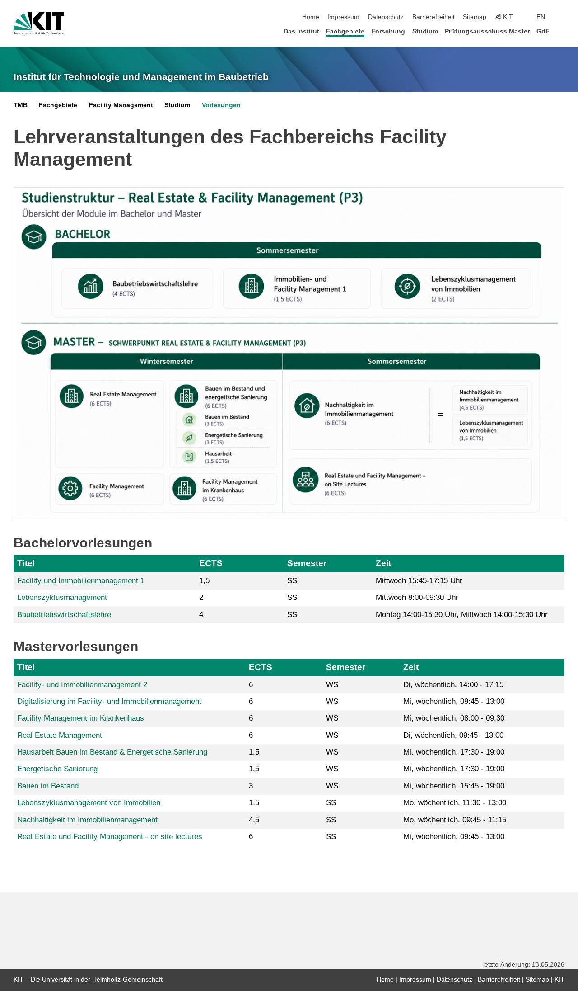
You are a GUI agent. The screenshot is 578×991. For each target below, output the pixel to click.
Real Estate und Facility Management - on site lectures (109, 836)
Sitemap (474, 17)
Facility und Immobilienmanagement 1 (80, 580)
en (540, 17)
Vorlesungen (221, 105)
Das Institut (301, 31)
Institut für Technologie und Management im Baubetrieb (141, 76)
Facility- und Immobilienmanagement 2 (82, 684)
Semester (306, 563)
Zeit (383, 563)
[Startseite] (561, 31)
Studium (425, 31)
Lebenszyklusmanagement (62, 597)
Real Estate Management (59, 735)
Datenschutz (386, 17)
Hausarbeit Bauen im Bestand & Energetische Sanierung (112, 752)
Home (310, 17)
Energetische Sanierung (57, 768)
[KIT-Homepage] (39, 23)
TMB (21, 105)
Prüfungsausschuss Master (487, 31)
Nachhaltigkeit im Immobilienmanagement (87, 820)
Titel (26, 563)
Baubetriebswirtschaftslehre (64, 614)
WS (332, 684)
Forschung (388, 31)
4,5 (254, 820)
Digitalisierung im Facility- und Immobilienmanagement (109, 701)
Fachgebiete (345, 31)
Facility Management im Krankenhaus (80, 718)
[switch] (561, 17)
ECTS (211, 563)
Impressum (343, 17)
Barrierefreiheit (433, 17)
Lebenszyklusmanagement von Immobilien (88, 802)
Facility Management (121, 105)
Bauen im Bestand (48, 786)
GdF (543, 31)
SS (292, 580)
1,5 (204, 580)
